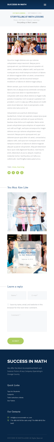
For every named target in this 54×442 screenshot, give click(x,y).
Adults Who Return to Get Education (27, 253)
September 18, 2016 (27, 259)
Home (16, 20)
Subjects (10, 394)
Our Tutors (11, 400)
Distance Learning (19, 13)
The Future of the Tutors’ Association (27, 211)
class (14, 167)
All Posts (22, 20)
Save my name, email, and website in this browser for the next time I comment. (25, 306)
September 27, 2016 (34, 13)
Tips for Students (13, 391)
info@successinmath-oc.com (21, 417)
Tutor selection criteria (15, 397)
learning (20, 167)
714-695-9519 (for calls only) (21, 420)
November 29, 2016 (27, 217)
